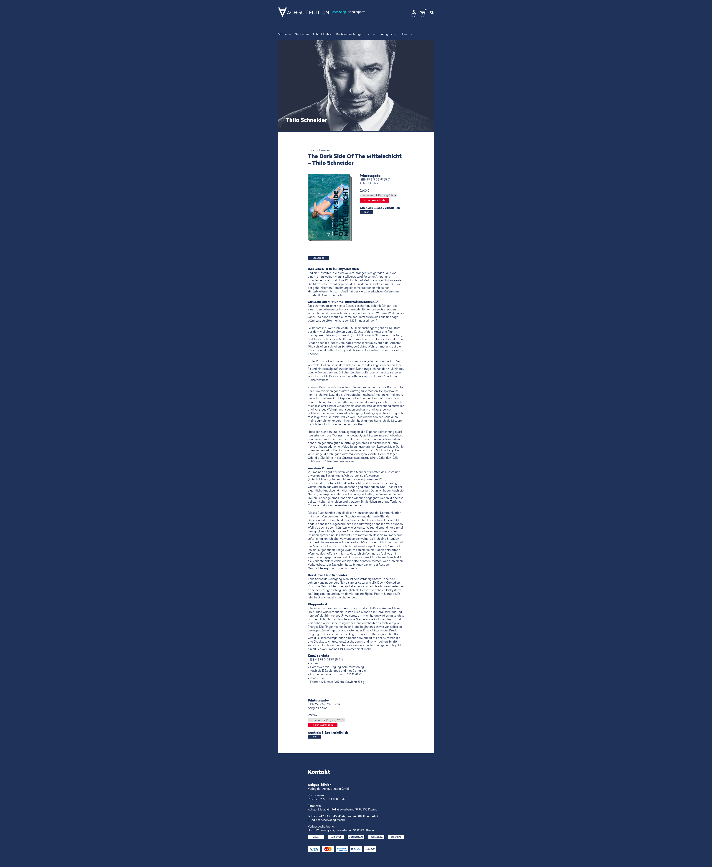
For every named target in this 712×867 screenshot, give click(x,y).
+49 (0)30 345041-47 (332, 816)
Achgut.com (389, 34)
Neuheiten (302, 34)
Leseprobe (318, 258)
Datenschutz (356, 837)
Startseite (284, 34)
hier (366, 212)
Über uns (406, 34)
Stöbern (372, 34)
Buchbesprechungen (349, 34)
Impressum (376, 837)
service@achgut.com (331, 820)
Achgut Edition (322, 34)
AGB (316, 837)
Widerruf (336, 837)
